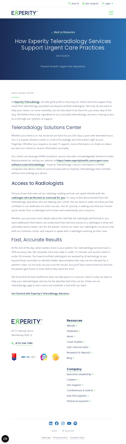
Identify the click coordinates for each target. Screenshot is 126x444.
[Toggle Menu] (111, 13)
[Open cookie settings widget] (5, 438)
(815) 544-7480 (24, 343)
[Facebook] (57, 423)
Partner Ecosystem (78, 401)
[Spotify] (75, 423)
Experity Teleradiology (27, 101)
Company (74, 369)
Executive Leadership (79, 374)
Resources (74, 321)
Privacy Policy (60, 437)
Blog (69, 358)
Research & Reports (78, 352)
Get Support (92, 3)
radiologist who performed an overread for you (38, 197)
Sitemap (46, 437)
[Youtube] (69, 423)
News (70, 336)
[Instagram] (63, 423)
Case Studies (75, 341)
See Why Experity (77, 395)
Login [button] (108, 3)
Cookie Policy (77, 437)
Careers (71, 379)
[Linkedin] (51, 423)
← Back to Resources (63, 32)
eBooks (71, 325)
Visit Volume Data (77, 347)
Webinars (72, 331)
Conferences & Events (80, 390)
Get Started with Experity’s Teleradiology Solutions (40, 293)
